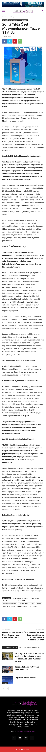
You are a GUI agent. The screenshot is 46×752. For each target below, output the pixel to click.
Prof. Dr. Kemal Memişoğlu (20, 598)
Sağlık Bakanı (35, 598)
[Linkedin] (20, 738)
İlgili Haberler (10, 648)
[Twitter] (9, 41)
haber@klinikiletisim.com (26, 731)
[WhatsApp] (20, 41)
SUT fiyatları (33, 606)
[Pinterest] (15, 41)
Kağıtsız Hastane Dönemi (25, 678)
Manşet (12, 17)
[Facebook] (4, 41)
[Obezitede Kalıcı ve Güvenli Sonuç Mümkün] (7, 669)
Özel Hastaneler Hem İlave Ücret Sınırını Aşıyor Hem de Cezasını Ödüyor (34, 636)
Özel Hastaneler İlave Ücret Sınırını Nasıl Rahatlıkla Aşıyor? (12, 634)
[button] (3, 12)
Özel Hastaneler (23, 20)
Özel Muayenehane (9, 601)
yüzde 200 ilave (22, 601)
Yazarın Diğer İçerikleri (29, 648)
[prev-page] (3, 688)
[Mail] (26, 738)
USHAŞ (39, 603)
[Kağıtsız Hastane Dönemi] (7, 680)
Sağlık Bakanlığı (13, 20)
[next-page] (7, 688)
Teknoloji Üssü (23, 603)
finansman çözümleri (9, 603)
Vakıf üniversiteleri (9, 606)
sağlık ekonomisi (22, 606)
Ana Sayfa (5, 17)
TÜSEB (32, 603)
